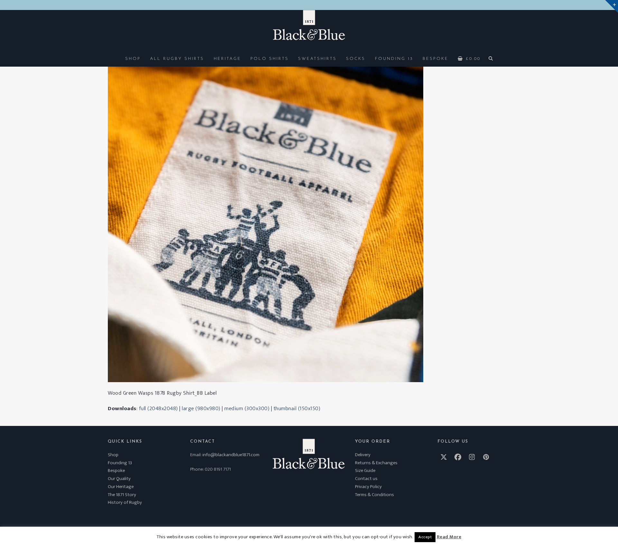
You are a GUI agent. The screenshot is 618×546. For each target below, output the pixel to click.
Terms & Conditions (374, 495)
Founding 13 (120, 463)
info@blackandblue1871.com (230, 455)
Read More (449, 537)
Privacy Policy (368, 487)
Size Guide (365, 470)
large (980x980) (201, 408)
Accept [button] (425, 537)
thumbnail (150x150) (297, 408)
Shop (113, 455)
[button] (469, 58)
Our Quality (119, 479)
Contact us (366, 479)
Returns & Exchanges (376, 463)
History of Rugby (125, 502)
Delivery (362, 455)
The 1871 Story (122, 495)
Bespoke (116, 470)
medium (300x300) (246, 408)
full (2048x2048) (158, 408)
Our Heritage (121, 487)
